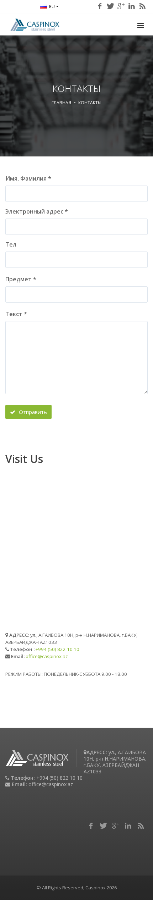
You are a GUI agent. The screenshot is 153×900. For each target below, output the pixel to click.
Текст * (16, 314)
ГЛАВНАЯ (61, 103)
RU (52, 7)
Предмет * (20, 279)
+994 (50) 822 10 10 (57, 649)
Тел (10, 244)
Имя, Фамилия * (28, 178)
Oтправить (32, 411)
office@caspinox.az (47, 656)
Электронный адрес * (36, 211)
